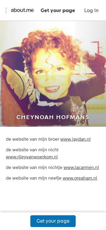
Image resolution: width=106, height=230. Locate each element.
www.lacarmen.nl (81, 167)
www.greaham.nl (80, 178)
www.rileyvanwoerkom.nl (32, 157)
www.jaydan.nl (75, 139)
